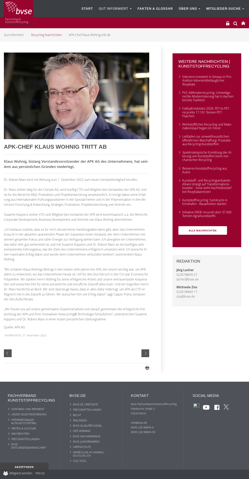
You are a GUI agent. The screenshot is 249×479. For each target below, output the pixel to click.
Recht (77, 415)
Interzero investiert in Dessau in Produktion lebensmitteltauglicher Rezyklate (207, 80)
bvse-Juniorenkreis (86, 441)
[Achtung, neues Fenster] (196, 406)
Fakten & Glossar (155, 8)
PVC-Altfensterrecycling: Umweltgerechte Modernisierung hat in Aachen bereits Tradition (207, 96)
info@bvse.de (139, 423)
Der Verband (82, 431)
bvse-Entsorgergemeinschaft (28, 445)
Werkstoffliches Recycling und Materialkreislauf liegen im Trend (207, 126)
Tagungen (80, 420)
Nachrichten (20, 433)
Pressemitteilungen (25, 439)
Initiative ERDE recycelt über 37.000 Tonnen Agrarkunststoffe (206, 214)
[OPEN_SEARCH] (235, 23)
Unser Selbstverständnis (29, 414)
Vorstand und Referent (27, 409)
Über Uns (188, 8)
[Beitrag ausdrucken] (147, 367)
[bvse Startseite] (243, 23)
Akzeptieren (24, 467)
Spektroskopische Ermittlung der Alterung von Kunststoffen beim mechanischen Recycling (207, 156)
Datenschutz (82, 447)
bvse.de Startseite (85, 404)
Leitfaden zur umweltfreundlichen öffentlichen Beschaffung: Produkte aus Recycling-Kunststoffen (206, 140)
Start (87, 8)
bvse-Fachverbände (86, 436)
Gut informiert (114, 8)
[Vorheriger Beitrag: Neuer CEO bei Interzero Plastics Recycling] (8, 353)
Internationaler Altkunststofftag (23, 421)
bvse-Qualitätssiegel (87, 425)
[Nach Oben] (243, 474)
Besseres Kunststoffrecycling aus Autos (204, 170)
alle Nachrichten (203, 230)
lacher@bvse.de (187, 279)
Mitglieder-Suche (224, 8)
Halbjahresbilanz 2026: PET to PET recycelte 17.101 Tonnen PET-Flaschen (205, 112)
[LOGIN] (228, 23)
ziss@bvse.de (185, 296)
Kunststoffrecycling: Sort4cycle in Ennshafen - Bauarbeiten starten (204, 202)
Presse (40, 474)
